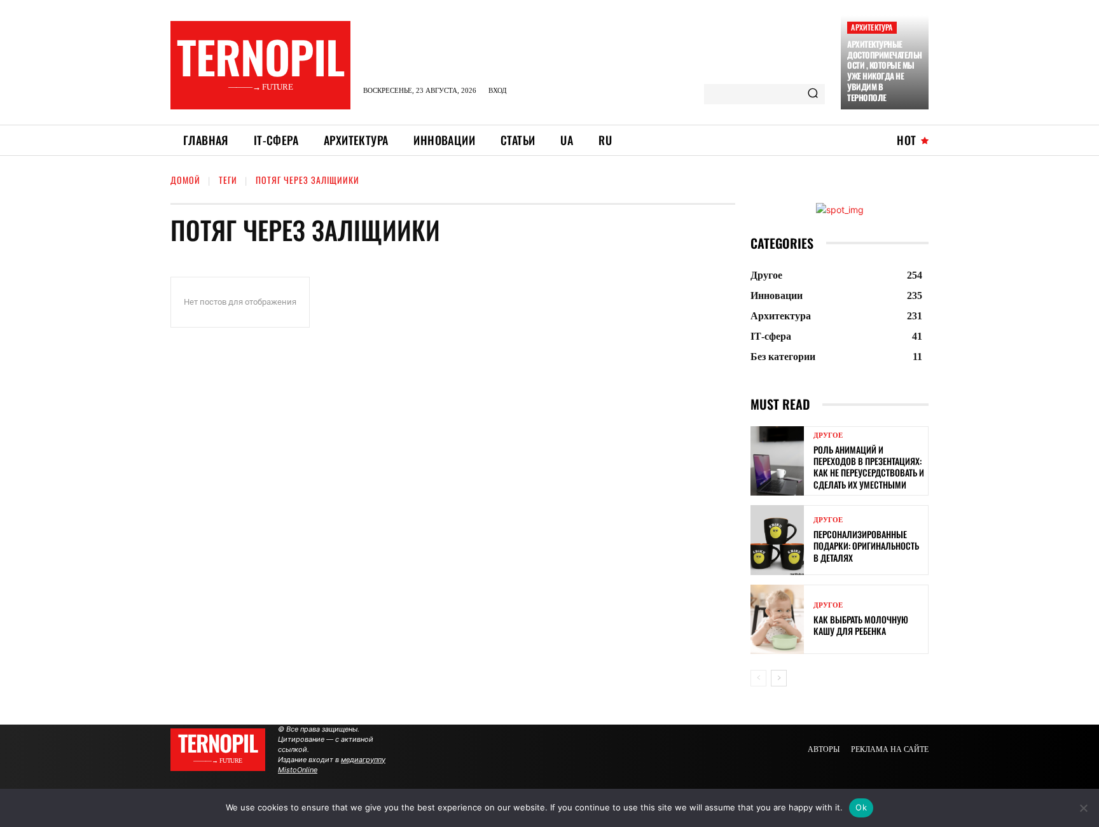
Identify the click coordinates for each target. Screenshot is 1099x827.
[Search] (813, 94)
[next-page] (779, 678)
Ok (861, 807)
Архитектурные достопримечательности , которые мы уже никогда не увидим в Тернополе (884, 71)
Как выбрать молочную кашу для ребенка (860, 625)
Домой (185, 179)
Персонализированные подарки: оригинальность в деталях (866, 545)
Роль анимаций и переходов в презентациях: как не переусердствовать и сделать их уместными (868, 467)
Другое (828, 435)
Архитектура (871, 27)
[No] (1083, 808)
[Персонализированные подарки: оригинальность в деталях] (777, 539)
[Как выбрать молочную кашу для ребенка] (777, 619)
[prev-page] (758, 678)
